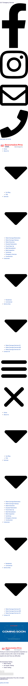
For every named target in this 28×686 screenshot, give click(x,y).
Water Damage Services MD (13, 347)
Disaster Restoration (11, 244)
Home (5, 149)
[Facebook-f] (14, 47)
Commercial (9, 302)
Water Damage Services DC (13, 345)
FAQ (7, 194)
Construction (9, 256)
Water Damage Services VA (13, 349)
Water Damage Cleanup (12, 240)
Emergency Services (11, 254)
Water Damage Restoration (13, 238)
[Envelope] (14, 108)
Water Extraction (10, 242)
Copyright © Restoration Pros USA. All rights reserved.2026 (12, 678)
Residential (9, 300)
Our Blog (8, 192)
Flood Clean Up (10, 246)
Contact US (7, 351)
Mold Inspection (10, 250)
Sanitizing (8, 252)
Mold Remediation (11, 248)
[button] (14, 383)
